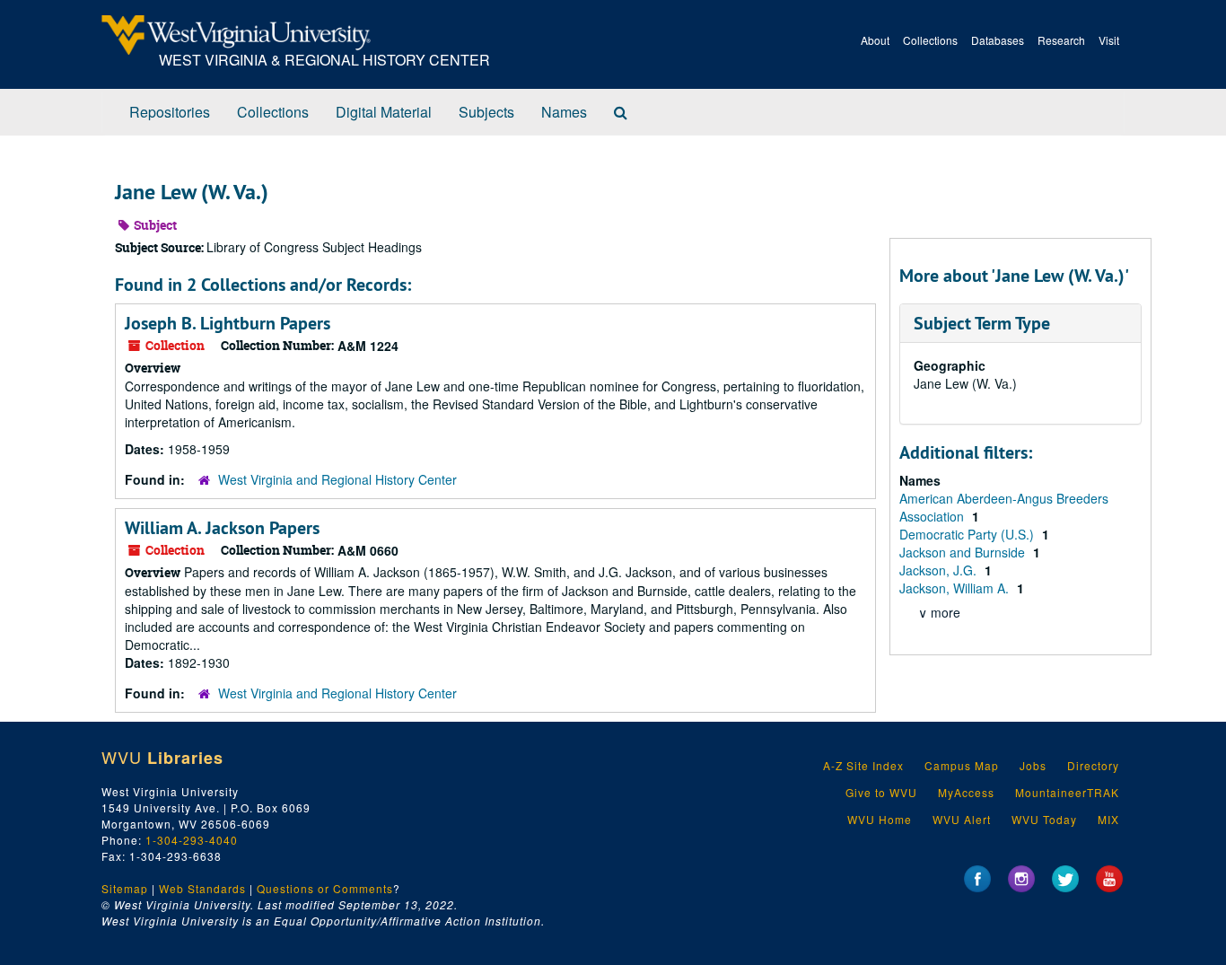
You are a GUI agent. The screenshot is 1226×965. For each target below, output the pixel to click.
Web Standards (202, 888)
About (875, 40)
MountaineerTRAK (1067, 792)
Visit (1109, 40)
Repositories (169, 111)
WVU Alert (962, 819)
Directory (1093, 765)
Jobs (1033, 765)
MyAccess (966, 792)
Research (1061, 40)
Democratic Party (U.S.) (968, 534)
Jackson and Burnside (964, 552)
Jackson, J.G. (939, 570)
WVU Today (1044, 819)
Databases (997, 40)
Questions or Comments (325, 888)
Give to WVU (881, 792)
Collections (930, 40)
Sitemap (124, 888)
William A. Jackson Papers (222, 528)
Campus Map (961, 765)
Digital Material (384, 111)
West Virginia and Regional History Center (337, 479)
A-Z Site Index (863, 765)
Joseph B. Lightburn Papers (227, 323)
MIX (1108, 819)
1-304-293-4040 (191, 839)
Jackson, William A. (955, 588)
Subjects (486, 111)
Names (564, 111)
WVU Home (879, 819)
